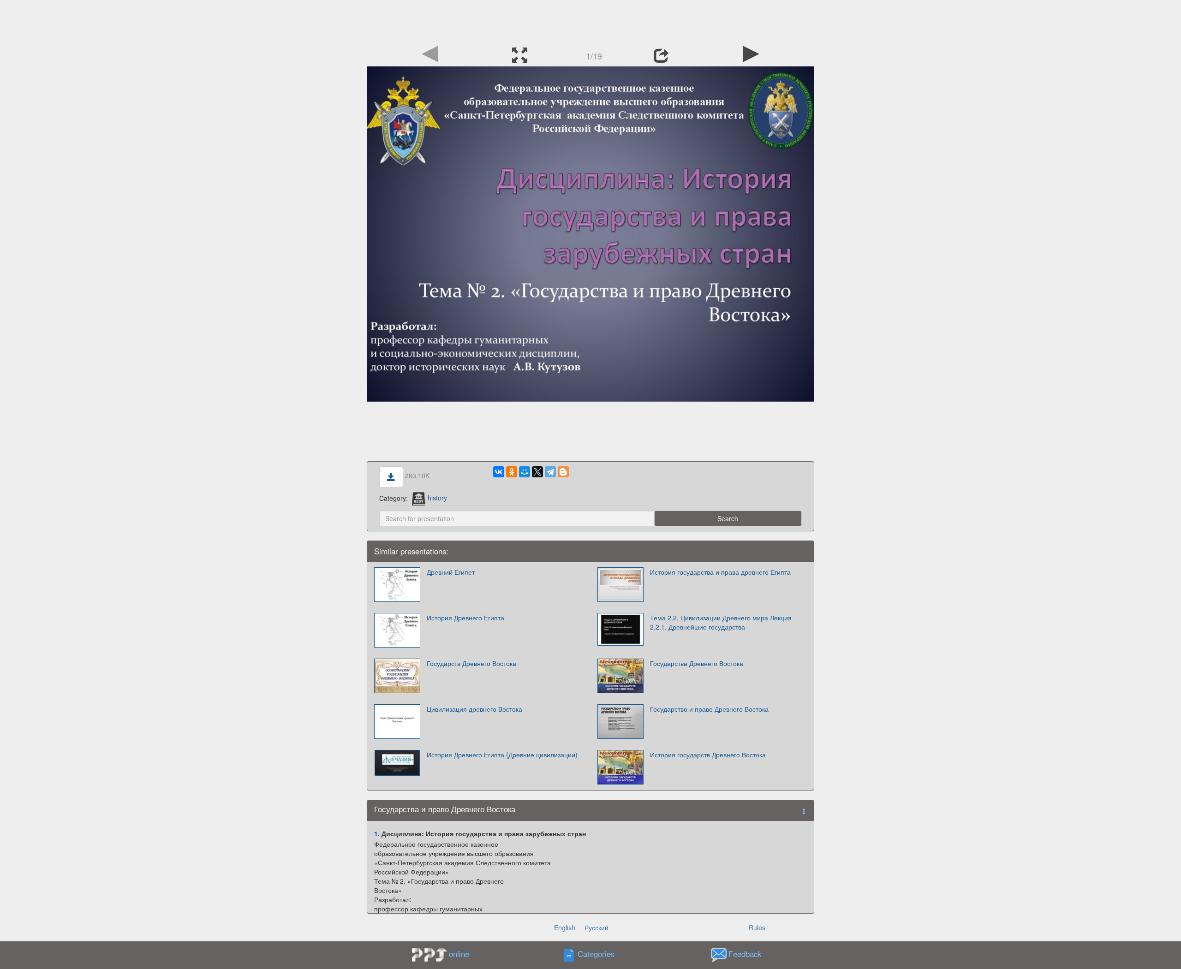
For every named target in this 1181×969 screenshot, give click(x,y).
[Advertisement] (590, 21)
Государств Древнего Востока (471, 663)
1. (377, 833)
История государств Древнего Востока (708, 754)
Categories (596, 953)
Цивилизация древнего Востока (474, 708)
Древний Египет (451, 572)
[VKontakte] (498, 471)
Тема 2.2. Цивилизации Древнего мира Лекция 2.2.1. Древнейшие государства (721, 622)
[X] (537, 471)
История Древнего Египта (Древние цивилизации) (502, 754)
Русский (596, 927)
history (437, 497)
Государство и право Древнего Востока (709, 708)
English (564, 927)
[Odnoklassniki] (511, 471)
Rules (757, 927)
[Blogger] (563, 471)
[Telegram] (550, 471)
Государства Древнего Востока (696, 663)
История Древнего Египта (465, 617)
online (459, 953)
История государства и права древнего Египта (720, 572)
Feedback (744, 953)
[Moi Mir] (524, 471)
